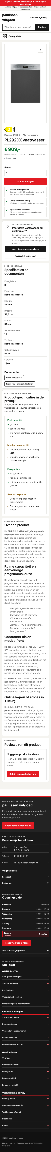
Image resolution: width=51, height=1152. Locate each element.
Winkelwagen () (38, 17)
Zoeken (42, 27)
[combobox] (19, 27)
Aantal (7, 167)
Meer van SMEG (11, 135)
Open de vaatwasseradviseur (25, 249)
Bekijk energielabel (14, 378)
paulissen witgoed (10, 17)
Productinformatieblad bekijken (19, 384)
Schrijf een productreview (22, 774)
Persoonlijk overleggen (25, 256)
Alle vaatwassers (30, 135)
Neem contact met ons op (18, 825)
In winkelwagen (25, 181)
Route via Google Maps (16, 942)
